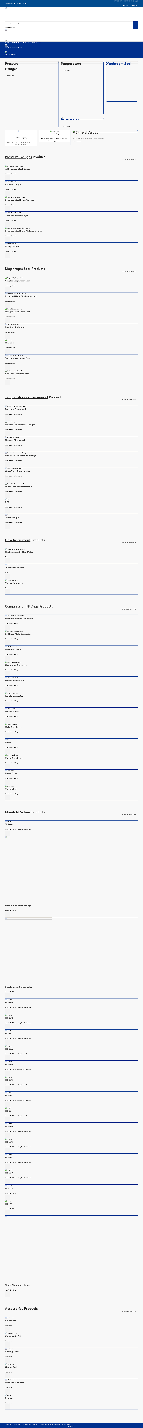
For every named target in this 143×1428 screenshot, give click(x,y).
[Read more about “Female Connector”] (7, 704)
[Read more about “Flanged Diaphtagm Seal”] (7, 320)
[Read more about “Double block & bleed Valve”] (7, 996)
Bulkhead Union (13, 650)
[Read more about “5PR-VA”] (7, 833)
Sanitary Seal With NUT (17, 374)
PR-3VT (9, 1111)
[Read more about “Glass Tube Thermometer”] (7, 480)
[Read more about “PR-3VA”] (7, 1057)
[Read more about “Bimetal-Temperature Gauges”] (7, 433)
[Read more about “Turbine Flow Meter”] (7, 576)
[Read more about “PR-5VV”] (7, 1181)
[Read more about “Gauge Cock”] (7, 1376)
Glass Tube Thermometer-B (18, 487)
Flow (6, 557)
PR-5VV (9, 1173)
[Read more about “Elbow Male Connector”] (7, 673)
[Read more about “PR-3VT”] (7, 1119)
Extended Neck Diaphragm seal (21, 296)
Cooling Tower (12, 1352)
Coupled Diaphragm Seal (17, 281)
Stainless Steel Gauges (16, 216)
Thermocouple (12, 518)
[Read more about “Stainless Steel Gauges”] (7, 224)
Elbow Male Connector (16, 665)
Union (8, 742)
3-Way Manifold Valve (24, 1054)
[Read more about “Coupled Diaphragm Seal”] (7, 289)
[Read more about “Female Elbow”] (7, 720)
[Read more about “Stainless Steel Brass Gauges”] (7, 208)
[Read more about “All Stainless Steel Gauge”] (7, 177)
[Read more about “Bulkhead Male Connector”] (7, 642)
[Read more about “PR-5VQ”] (7, 1150)
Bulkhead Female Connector (19, 619)
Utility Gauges (12, 246)
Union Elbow (11, 789)
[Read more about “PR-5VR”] (7, 1166)
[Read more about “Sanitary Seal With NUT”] (7, 382)
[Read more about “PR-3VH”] (7, 1073)
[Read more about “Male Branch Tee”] (7, 735)
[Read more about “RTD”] (7, 511)
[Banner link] (32, 94)
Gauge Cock (11, 1367)
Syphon (9, 1398)
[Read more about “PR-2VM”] (7, 1011)
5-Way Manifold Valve (24, 829)
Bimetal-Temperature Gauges (20, 425)
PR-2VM (9, 1003)
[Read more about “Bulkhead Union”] (7, 658)
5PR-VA (9, 824)
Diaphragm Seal (10, 286)
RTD (7, 502)
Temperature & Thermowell (13, 414)
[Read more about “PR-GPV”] (7, 1197)
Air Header (10, 1321)
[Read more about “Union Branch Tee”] (7, 766)
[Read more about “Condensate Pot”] (7, 1345)
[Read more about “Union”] (7, 751)
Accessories (8, 1325)
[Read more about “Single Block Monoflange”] (7, 1294)
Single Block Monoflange (17, 1285)
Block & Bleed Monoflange (18, 906)
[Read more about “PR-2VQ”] (7, 1026)
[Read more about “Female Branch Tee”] (7, 689)
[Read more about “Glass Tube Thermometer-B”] (7, 495)
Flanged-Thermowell (15, 440)
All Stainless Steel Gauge (17, 169)
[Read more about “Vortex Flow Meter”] (7, 592)
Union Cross (11, 773)
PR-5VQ (9, 1142)
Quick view (19, 177)
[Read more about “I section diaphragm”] (7, 336)
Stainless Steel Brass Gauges (19, 200)
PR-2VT (9, 1034)
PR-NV (8, 1204)
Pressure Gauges (10, 174)
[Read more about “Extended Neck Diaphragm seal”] (7, 305)
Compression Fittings (11, 623)
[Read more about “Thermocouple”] (7, 526)
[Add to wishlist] (24, 177)
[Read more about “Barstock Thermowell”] (7, 418)
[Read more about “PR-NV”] (7, 1212)
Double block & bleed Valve (18, 987)
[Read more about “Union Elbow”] (7, 797)
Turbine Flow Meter (14, 568)
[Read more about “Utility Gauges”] (7, 255)
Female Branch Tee (14, 681)
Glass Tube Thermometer (17, 471)
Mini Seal (9, 343)
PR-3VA (9, 1049)
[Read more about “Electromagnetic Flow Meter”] (7, 561)
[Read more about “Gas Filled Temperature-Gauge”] (7, 464)
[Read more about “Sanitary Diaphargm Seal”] (7, 367)
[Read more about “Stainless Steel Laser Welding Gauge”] (7, 239)
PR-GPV (9, 1188)
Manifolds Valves (10, 829)
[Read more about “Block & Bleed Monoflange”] (7, 914)
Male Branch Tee (13, 727)
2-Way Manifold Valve (24, 1007)
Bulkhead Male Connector (18, 634)
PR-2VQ (9, 1018)
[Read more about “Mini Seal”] (7, 351)
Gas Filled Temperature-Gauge (20, 456)
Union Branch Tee (14, 758)
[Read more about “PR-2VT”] (7, 1042)
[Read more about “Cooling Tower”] (7, 1360)
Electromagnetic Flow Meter (19, 552)
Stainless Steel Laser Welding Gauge (23, 231)
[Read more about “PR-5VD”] (7, 1135)
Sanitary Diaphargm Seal (17, 358)
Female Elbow (12, 712)
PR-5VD (9, 1126)
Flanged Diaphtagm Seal (17, 312)
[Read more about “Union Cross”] (7, 782)
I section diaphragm (15, 327)
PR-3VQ (9, 1080)
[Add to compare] (13, 177)
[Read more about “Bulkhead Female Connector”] (7, 627)
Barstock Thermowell (15, 409)
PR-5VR (9, 1157)
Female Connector (14, 696)
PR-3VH (9, 1065)
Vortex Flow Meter (14, 583)
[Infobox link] (21, 138)
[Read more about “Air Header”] (7, 1329)
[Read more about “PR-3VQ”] (7, 1088)
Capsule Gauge (13, 184)
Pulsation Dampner (14, 1383)
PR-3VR (9, 1095)
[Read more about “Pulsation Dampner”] (7, 1391)
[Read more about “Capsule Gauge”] (7, 193)
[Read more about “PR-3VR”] (7, 1104)
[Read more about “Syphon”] (7, 1407)
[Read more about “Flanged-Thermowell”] (7, 449)
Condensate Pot (13, 1336)
